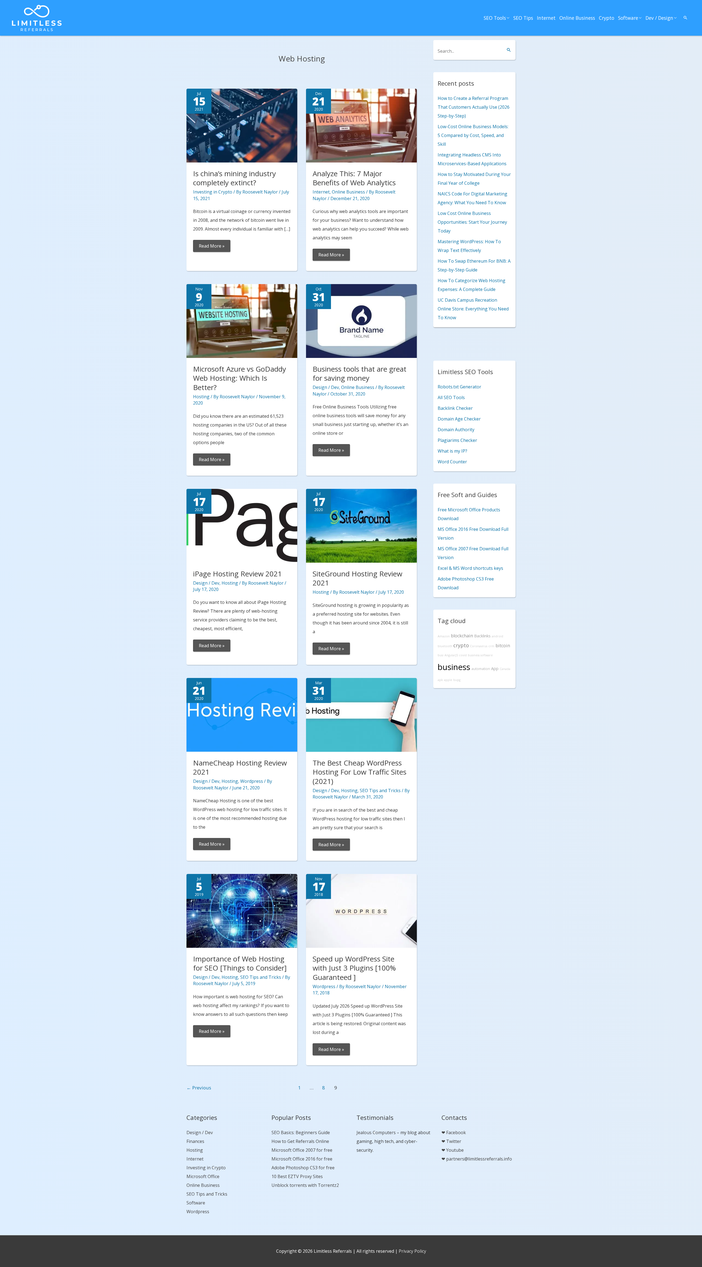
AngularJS (451, 655)
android (497, 636)
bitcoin (503, 646)
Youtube (455, 1150)
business (454, 666)
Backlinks (482, 635)
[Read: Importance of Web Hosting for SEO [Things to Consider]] (241, 910)
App (495, 668)
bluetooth (445, 646)
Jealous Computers (376, 1132)
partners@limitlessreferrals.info (479, 1159)
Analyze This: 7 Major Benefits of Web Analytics (354, 178)
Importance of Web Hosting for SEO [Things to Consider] (240, 963)
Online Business (577, 18)
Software (628, 18)
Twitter (453, 1141)
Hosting (201, 397)
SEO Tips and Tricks (380, 790)
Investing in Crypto (212, 192)
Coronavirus (478, 646)
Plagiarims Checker (457, 440)
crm (491, 646)
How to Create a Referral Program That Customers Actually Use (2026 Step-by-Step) (473, 107)
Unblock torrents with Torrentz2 (305, 1185)
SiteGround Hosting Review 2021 (357, 578)
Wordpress (251, 781)
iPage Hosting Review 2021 (237, 574)
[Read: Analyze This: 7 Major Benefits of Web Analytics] (361, 125)
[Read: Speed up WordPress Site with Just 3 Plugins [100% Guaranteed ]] (361, 910)
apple (448, 680)
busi (440, 655)
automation (480, 668)
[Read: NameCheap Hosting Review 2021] (241, 714)
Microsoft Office (202, 1176)
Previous (198, 1087)
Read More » (212, 247)
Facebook (456, 1132)
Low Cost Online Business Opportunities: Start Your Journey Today (472, 222)
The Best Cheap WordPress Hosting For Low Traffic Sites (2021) (359, 772)
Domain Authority (456, 430)
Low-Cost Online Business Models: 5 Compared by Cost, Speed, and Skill (473, 135)
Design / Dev (326, 387)
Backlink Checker (455, 408)
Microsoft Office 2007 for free (301, 1150)
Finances (195, 1141)
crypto (461, 645)
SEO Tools (495, 18)
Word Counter (452, 462)
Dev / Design (659, 18)
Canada (505, 669)
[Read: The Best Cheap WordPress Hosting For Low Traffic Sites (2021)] (361, 714)
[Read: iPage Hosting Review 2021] (241, 525)
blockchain (462, 636)
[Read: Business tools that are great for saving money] (361, 320)
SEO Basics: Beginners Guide (300, 1132)
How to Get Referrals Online (300, 1141)
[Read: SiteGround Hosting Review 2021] (361, 525)
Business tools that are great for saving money (359, 373)
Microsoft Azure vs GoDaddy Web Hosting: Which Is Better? (239, 378)
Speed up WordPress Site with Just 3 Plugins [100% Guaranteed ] (354, 968)
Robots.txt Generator (459, 387)
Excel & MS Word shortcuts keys (470, 568)
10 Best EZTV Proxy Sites (297, 1176)
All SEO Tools (451, 397)
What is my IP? (452, 451)
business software (480, 655)
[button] (685, 17)
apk (440, 680)
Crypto (606, 18)
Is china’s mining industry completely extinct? (234, 178)
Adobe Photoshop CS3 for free (303, 1168)
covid (463, 655)
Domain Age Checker (459, 419)
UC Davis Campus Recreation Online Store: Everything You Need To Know (473, 309)
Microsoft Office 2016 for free (301, 1159)
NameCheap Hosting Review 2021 (240, 767)
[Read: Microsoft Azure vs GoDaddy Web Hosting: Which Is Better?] (241, 320)
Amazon (444, 636)
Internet (546, 18)
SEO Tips (523, 18)
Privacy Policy (412, 1251)
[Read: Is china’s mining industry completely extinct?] (241, 125)
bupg (456, 680)
